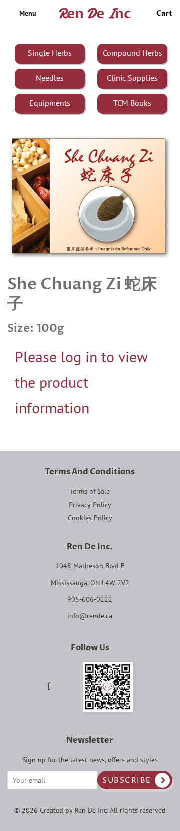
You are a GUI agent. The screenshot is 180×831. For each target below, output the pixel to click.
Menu (27, 13)
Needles (50, 78)
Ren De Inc (91, 810)
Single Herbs (50, 53)
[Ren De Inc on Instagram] (66, 687)
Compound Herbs (132, 53)
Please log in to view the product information (81, 382)
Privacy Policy (90, 504)
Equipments (50, 103)
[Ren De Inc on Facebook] (48, 687)
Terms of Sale (90, 491)
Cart (164, 13)
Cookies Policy (90, 517)
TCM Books (133, 103)
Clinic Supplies (132, 78)
